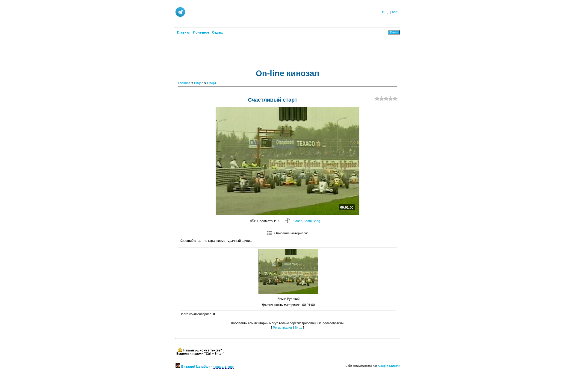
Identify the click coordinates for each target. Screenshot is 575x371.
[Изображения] (288, 271)
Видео (198, 83)
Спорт (211, 83)
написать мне (223, 366)
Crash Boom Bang (306, 221)
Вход (385, 12)
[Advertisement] (281, 12)
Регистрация (282, 327)
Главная (184, 83)
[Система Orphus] (200, 354)
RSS (395, 12)
